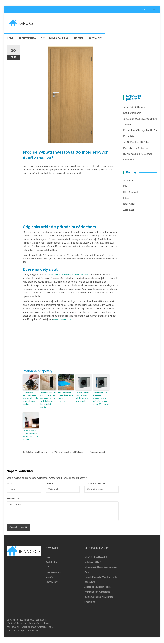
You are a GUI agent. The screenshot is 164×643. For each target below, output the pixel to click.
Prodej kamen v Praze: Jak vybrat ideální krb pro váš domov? (30, 435)
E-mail (50, 483)
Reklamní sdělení (97, 452)
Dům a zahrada (59, 38)
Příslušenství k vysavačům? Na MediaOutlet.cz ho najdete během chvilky (30, 398)
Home (10, 38)
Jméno (11, 483)
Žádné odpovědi (61, 452)
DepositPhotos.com (29, 631)
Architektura (27, 38)
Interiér (79, 38)
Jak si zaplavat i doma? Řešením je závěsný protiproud (65, 397)
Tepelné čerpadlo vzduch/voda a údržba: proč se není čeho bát (83, 397)
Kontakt (145, 9)
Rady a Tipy (95, 38)
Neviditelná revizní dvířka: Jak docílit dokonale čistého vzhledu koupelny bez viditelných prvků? (48, 400)
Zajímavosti (129, 210)
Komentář (13, 498)
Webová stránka (95, 483)
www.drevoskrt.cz (62, 319)
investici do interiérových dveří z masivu (68, 275)
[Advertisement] (96, 22)
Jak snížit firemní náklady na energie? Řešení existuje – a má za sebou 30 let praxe (101, 398)
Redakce (79, 452)
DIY (42, 38)
